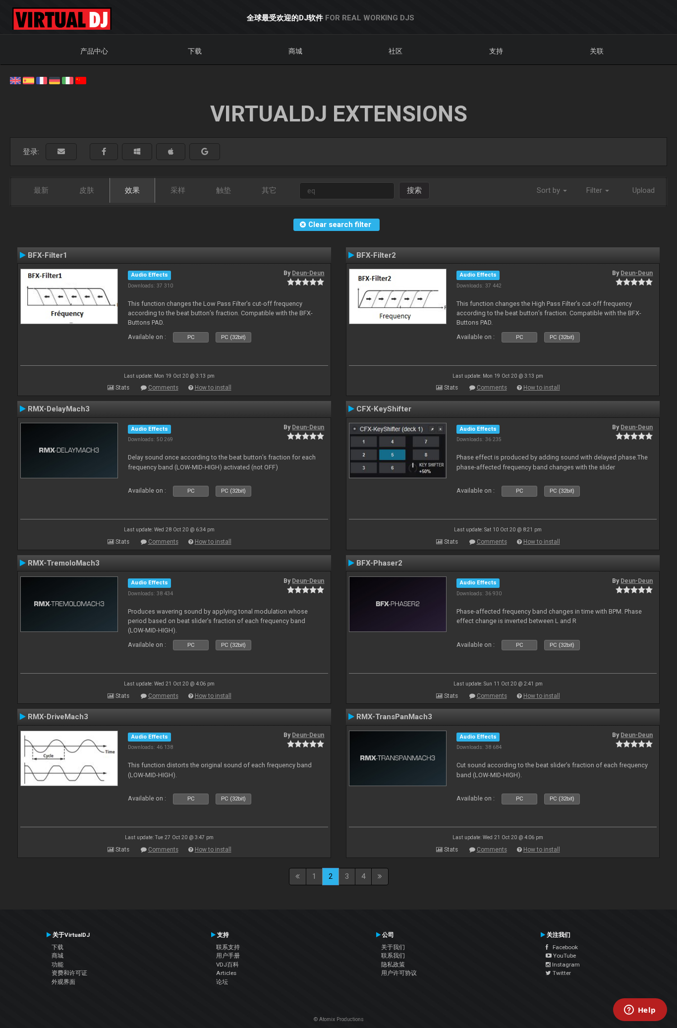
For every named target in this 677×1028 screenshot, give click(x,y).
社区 (395, 51)
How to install (213, 387)
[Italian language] (67, 79)
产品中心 (94, 51)
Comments (163, 387)
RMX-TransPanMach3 (394, 716)
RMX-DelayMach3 (59, 408)
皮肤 (86, 190)
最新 (41, 190)
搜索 (414, 190)
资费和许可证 (69, 973)
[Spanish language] (28, 79)
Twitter (561, 973)
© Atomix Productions (339, 1019)
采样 (177, 190)
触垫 (223, 190)
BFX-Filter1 (47, 255)
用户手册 (228, 955)
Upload (643, 190)
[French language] (41, 79)
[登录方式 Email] (61, 152)
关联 (597, 51)
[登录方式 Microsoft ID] (137, 152)
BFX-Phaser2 (379, 563)
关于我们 (393, 947)
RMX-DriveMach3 (58, 716)
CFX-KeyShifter (383, 408)
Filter (595, 190)
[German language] (54, 79)
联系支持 (228, 947)
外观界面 (63, 981)
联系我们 (393, 955)
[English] (15, 79)
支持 (496, 51)
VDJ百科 (227, 964)
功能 (57, 964)
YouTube (564, 955)
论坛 (222, 981)
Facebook (563, 947)
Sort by (549, 190)
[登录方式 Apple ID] (170, 152)
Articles (226, 973)
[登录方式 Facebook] (104, 152)
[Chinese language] (80, 79)
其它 (269, 190)
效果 (132, 190)
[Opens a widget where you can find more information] (640, 1010)
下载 (195, 51)
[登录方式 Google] (204, 152)
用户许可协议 (399, 973)
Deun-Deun (308, 273)
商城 (295, 51)
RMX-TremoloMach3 (64, 563)
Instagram (565, 964)
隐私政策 (393, 964)
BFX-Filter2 (376, 255)
